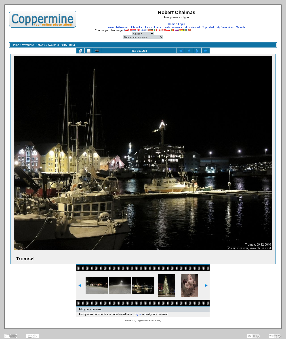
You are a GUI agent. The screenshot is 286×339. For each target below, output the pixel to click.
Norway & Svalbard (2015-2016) (55, 45)
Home (171, 24)
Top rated (208, 27)
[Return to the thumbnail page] (80, 50)
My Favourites (225, 27)
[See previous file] (189, 50)
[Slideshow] (97, 50)
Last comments (173, 27)
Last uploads (153, 27)
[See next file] (197, 50)
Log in (137, 314)
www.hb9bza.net (118, 27)
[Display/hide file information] (89, 50)
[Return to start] (181, 50)
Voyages (27, 45)
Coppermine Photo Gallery (149, 321)
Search (240, 27)
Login (181, 24)
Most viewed (192, 27)
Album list (137, 27)
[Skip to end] (206, 50)
